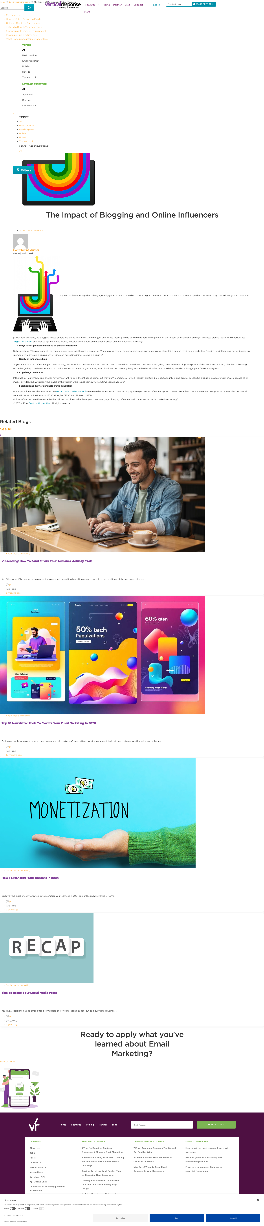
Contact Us (36, 1162)
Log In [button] (156, 5)
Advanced (27, 94)
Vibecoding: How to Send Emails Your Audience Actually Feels (47, 561)
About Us (35, 1148)
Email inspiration (30, 61)
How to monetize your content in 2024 (30, 878)
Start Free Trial (216, 1125)
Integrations (36, 1172)
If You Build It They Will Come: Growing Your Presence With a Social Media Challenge (103, 1161)
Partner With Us (38, 1167)
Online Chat (40, 1181)
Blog (127, 5)
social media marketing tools (71, 391)
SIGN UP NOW (7, 1061)
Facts (33, 1157)
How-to (26, 72)
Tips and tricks (30, 77)
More (87, 12)
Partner (117, 5)
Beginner (27, 100)
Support (138, 5)
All (23, 49)
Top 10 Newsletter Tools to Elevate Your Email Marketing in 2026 (49, 723)
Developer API (37, 1177)
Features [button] (90, 5)
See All (6, 429)
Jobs (32, 1153)
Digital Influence (22, 341)
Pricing (106, 5)
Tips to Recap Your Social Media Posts (29, 992)
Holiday (26, 66)
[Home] (63, 5)
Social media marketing (31, 230)
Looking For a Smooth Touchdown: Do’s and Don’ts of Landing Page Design (101, 1184)
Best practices (29, 55)
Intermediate (29, 105)
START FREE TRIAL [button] (205, 4)
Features (76, 1124)
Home (62, 1124)
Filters (25, 170)
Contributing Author (26, 250)
